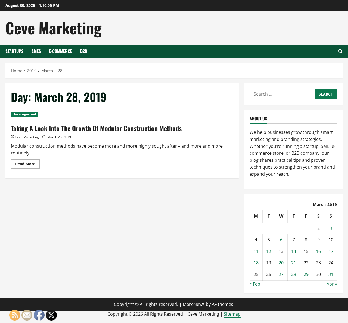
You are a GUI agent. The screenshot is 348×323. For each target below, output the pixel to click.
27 (281, 274)
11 (256, 251)
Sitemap (232, 314)
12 (268, 251)
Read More (27, 165)
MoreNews (194, 304)
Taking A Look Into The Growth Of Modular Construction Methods (96, 128)
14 (293, 251)
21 (293, 263)
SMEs (36, 51)
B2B (83, 51)
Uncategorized (24, 114)
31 (330, 274)
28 (293, 274)
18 (256, 263)
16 (318, 251)
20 (281, 263)
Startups (14, 51)
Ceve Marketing (53, 27)
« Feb (255, 284)
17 (330, 251)
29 (306, 274)
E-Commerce (60, 51)
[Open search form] (340, 51)
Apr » (332, 284)
